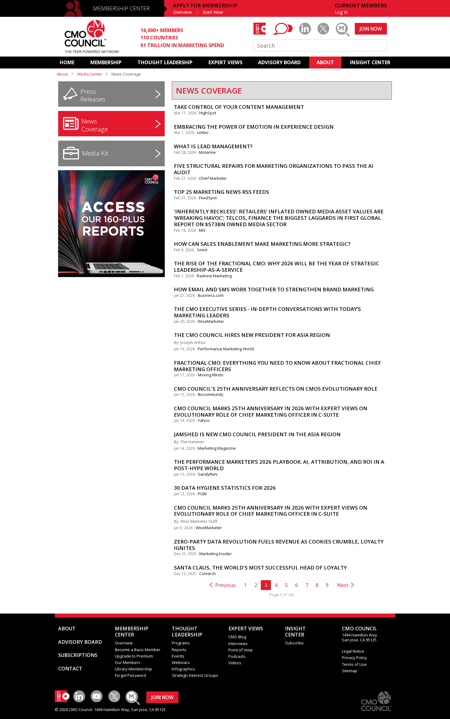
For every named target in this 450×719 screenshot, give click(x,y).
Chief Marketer (213, 178)
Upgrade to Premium (134, 656)
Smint (202, 249)
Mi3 (202, 230)
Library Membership (133, 669)
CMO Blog (237, 637)
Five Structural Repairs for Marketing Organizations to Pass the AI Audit (273, 169)
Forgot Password (130, 675)
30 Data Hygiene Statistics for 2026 (225, 487)
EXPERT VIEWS (225, 62)
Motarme (207, 152)
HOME (67, 62)
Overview (182, 12)
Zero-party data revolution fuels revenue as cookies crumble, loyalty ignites (279, 544)
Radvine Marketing (214, 275)
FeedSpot (208, 197)
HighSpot (207, 112)
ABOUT (325, 62)
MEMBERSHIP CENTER (121, 8)
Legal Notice (353, 651)
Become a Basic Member (137, 649)
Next (342, 585)
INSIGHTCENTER (295, 631)
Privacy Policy (354, 657)
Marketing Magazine (217, 448)
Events (178, 656)
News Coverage (94, 125)
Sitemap (349, 670)
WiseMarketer (211, 321)
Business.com (210, 295)
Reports (179, 649)
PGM (202, 493)
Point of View (240, 650)
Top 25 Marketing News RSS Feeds (221, 191)
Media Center (89, 74)
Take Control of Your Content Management (239, 106)
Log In (341, 12)
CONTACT (70, 668)
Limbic (202, 132)
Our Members (128, 662)
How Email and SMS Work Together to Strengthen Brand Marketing (274, 289)
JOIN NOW (371, 28)
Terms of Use (354, 664)
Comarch (207, 573)
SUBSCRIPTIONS (77, 655)
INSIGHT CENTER (370, 62)
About (62, 74)
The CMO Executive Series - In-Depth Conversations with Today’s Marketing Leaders (267, 312)
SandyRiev (208, 474)
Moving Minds (210, 374)
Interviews (238, 643)
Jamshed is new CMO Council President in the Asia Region (257, 434)
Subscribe (294, 643)
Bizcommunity (210, 394)
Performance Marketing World (226, 348)
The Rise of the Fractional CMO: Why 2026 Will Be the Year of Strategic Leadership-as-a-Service (276, 266)
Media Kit (95, 153)
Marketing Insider (215, 553)
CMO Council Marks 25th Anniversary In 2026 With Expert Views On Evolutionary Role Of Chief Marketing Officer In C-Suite (270, 411)
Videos (234, 663)
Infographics (183, 669)
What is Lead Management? (213, 146)
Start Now (213, 12)
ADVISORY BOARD (279, 62)
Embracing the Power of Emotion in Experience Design (254, 126)
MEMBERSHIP (106, 62)
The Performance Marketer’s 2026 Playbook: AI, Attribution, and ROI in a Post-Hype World (279, 465)
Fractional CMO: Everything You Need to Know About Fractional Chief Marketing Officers (277, 366)
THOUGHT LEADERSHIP (165, 62)
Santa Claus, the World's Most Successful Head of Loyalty (260, 567)
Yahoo (204, 420)
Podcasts (237, 656)
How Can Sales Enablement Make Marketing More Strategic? (262, 243)
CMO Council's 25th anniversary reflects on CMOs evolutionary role (275, 388)
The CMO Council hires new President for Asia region (252, 334)
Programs (181, 643)
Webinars (181, 662)
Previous (225, 585)
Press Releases (93, 95)
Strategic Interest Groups (195, 675)
